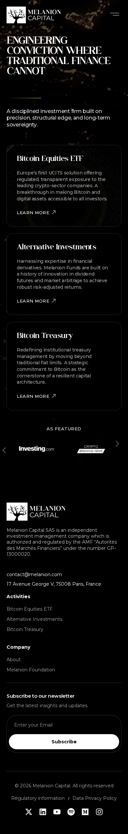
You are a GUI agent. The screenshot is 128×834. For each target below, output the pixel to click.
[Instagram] (99, 812)
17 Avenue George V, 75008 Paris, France (54, 584)
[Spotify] (71, 812)
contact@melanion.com (34, 574)
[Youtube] (57, 812)
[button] (114, 14)
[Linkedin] (43, 812)
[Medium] (85, 812)
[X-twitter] (28, 812)
